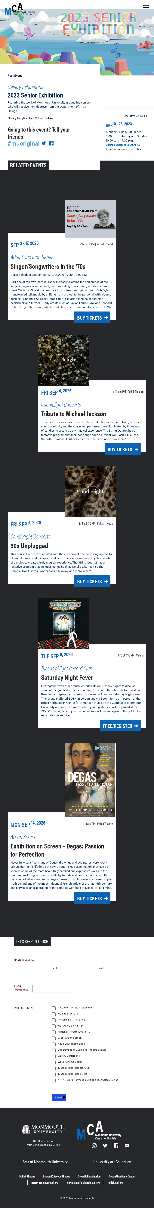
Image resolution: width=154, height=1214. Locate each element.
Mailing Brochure (68, 1013)
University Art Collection (112, 1161)
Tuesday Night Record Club (74, 1067)
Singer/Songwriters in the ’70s (48, 266)
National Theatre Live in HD (74, 1031)
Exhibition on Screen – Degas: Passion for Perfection (57, 850)
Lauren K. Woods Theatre (56, 1176)
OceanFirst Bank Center (122, 1176)
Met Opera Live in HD (70, 1025)
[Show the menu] (146, 7)
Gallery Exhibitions (25, 86)
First (54, 968)
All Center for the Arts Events (75, 1007)
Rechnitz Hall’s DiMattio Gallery (83, 1182)
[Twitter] (105, 1147)
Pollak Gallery (115, 1182)
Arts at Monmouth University (45, 1161)
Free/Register (117, 725)
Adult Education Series (71, 1043)
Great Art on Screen (70, 1037)
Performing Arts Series (71, 1019)
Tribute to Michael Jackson (73, 413)
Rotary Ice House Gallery (44, 1182)
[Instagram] (94, 1147)
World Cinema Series (70, 1061)
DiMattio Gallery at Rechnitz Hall (123, 144)
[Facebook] (116, 1147)
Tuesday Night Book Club (72, 1073)
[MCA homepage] (20, 8)
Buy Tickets (89, 317)
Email (21, 986)
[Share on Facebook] (51, 143)
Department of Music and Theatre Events (82, 1049)
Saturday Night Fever (67, 677)
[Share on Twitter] (43, 143)
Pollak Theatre (27, 1176)
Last (100, 968)
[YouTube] (127, 1147)
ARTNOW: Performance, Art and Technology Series (88, 1079)
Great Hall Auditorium (89, 1176)
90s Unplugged (29, 545)
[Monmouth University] (43, 1129)
